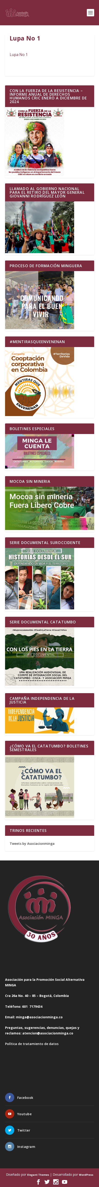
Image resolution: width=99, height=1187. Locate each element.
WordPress (86, 1174)
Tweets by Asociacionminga (32, 843)
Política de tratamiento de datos (31, 1044)
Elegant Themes (38, 1174)
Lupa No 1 (19, 54)
